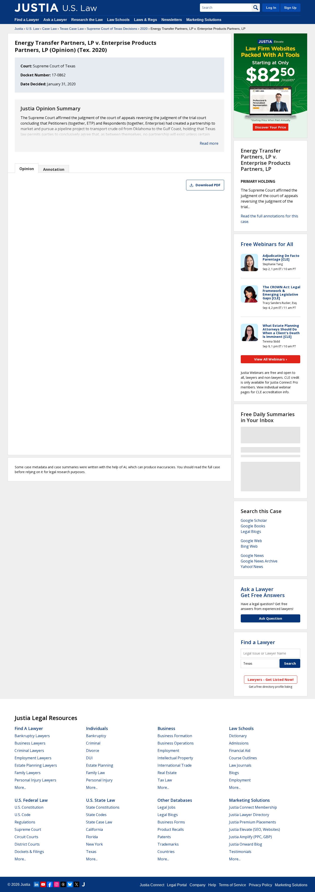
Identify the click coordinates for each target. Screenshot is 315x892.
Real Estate (167, 772)
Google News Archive (259, 561)
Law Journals (240, 765)
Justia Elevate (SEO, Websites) (254, 829)
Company (197, 885)
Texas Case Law (72, 28)
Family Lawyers (28, 772)
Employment (168, 750)
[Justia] (36, 7)
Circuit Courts (26, 836)
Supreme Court (28, 829)
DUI (89, 757)
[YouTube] (43, 884)
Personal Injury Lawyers (35, 780)
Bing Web (249, 546)
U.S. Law (32, 28)
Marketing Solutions (203, 20)
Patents (164, 836)
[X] (76, 884)
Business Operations (176, 743)
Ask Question (270, 618)
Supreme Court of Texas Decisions (112, 28)
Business (166, 728)
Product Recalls (171, 829)
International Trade (175, 765)
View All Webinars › (270, 359)
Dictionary (238, 735)
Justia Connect (152, 885)
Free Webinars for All (267, 244)
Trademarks (168, 844)
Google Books (253, 526)
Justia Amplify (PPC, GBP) (250, 836)
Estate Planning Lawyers (36, 765)
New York (94, 844)
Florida (92, 836)
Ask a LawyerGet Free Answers (263, 592)
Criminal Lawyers (29, 750)
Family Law (95, 772)
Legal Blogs (251, 531)
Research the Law (87, 20)
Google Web (251, 540)
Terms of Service (232, 885)
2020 (144, 28)
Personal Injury (99, 780)
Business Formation (175, 735)
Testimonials (240, 851)
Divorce (92, 750)
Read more (209, 143)
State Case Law (99, 822)
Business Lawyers (30, 743)
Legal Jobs (166, 807)
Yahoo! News (252, 566)
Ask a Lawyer (55, 20)
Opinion (26, 168)
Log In (271, 7)
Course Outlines (243, 757)
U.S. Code (22, 814)
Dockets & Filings (29, 851)
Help (212, 885)
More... (20, 787)
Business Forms (171, 822)
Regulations (25, 822)
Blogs (234, 772)
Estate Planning (99, 765)
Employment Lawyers (33, 757)
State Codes (96, 814)
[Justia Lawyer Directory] (83, 884)
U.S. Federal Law (31, 800)
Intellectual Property (175, 757)
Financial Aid (239, 750)
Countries (166, 851)
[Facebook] (50, 884)
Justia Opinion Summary (50, 108)
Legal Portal (177, 885)
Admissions (239, 743)
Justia (19, 28)
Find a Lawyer (27, 20)
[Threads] (63, 884)
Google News (252, 555)
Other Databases (175, 800)
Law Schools (118, 20)
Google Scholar (254, 520)
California (94, 829)
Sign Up (290, 7)
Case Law (49, 28)
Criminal (93, 743)
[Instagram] (56, 884)
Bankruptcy (96, 735)
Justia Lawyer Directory (249, 814)
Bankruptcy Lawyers (32, 735)
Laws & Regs (145, 20)
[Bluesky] (70, 884)
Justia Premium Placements (252, 822)
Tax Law (165, 780)
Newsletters (171, 20)
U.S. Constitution (29, 807)
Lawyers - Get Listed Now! (271, 679)
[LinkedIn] (36, 884)
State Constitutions (102, 807)
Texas (91, 851)
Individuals (97, 728)
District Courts (27, 844)
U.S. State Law (100, 800)
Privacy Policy (260, 885)
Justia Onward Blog (245, 844)
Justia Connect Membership (253, 807)
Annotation (53, 169)
